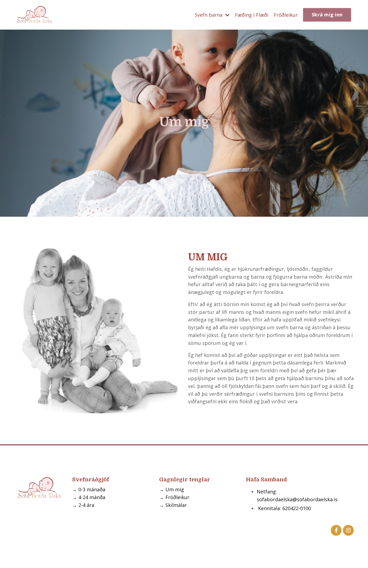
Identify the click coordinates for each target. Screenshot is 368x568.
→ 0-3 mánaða (88, 489)
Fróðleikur (286, 15)
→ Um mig (171, 489)
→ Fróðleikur (174, 497)
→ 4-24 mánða (88, 497)
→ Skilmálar (173, 505)
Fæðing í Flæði (251, 15)
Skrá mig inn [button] (327, 14)
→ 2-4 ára (83, 505)
